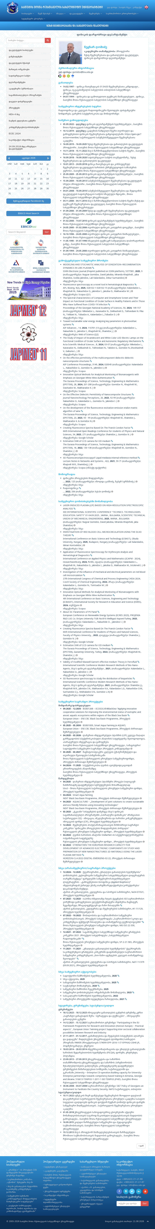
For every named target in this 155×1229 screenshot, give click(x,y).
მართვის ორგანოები (19, 69)
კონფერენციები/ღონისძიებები (24, 127)
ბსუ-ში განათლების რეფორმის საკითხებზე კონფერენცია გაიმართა (22, 1189)
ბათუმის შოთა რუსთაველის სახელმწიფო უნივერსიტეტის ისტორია (57, 1178)
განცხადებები (15, 57)
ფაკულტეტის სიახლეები (21, 50)
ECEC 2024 (15, 134)
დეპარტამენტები (17, 82)
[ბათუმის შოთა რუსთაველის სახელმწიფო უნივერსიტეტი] (12, 8)
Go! (47, 232)
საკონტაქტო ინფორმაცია (21, 140)
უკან (141, 1146)
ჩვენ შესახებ (44, 14)
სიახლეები (27, 14)
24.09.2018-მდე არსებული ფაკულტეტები (22, 148)
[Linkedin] (138, 1191)
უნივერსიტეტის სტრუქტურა (57, 1192)
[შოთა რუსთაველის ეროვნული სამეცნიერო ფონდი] (41, 266)
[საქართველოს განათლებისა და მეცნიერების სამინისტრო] (16, 247)
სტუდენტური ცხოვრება (32, 19)
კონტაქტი (137, 7)
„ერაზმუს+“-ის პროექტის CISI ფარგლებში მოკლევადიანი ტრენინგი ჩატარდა (21, 1173)
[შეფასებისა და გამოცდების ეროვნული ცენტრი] (16, 266)
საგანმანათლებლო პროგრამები (25, 95)
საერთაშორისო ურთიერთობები (121, 14)
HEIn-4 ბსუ (14, 114)
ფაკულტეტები (76, 14)
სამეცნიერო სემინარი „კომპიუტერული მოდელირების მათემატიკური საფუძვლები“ (21, 1199)
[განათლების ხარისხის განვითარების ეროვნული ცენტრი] (41, 247)
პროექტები (14, 108)
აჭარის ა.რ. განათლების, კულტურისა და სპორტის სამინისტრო (93, 1190)
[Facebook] (119, 1191)
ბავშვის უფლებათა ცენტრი (22, 121)
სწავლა (60, 14)
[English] (146, 7)
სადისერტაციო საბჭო (19, 76)
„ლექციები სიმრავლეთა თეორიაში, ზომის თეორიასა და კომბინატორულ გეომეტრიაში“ (21, 1208)
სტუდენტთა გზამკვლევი (56, 1167)
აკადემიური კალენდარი (56, 1171)
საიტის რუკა (125, 7)
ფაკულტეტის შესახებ (19, 63)
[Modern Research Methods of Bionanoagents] (28, 333)
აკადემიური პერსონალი (21, 89)
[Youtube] (145, 1191)
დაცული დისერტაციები (20, 102)
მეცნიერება (95, 14)
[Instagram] (126, 1191)
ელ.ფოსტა (112, 7)
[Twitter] (132, 1191)
